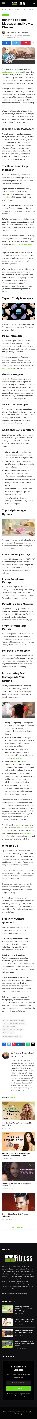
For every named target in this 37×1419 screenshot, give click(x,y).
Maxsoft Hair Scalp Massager (13, 1030)
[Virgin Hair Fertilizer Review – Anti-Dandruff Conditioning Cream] (18, 1141)
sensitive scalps (8, 368)
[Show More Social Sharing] (33, 43)
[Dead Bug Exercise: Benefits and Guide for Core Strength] (7, 1309)
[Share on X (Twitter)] (16, 43)
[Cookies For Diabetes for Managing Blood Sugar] (7, 1333)
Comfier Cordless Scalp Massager (14, 1023)
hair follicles (6, 197)
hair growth (17, 758)
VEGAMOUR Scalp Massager (12, 1036)
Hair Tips (5, 15)
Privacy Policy (19, 1396)
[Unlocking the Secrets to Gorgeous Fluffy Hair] (18, 1171)
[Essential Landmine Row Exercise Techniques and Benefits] (7, 1344)
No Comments (8, 37)
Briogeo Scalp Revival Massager (13, 1020)
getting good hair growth (12, 72)
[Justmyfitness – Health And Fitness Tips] (18, 3)
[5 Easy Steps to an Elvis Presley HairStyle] (18, 1202)
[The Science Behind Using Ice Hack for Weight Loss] (7, 1322)
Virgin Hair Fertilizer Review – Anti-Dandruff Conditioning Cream (16, 1154)
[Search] (34, 3)
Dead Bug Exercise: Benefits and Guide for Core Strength (23, 1309)
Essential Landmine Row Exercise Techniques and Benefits (24, 1344)
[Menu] (3, 3)
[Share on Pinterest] (26, 43)
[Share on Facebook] (6, 43)
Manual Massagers (9, 1026)
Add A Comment (18, 1227)
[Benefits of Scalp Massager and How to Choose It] (18, 63)
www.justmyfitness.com (18, 1412)
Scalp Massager (8, 1033)
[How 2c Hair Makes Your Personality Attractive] (18, 1111)
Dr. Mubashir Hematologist (18, 32)
